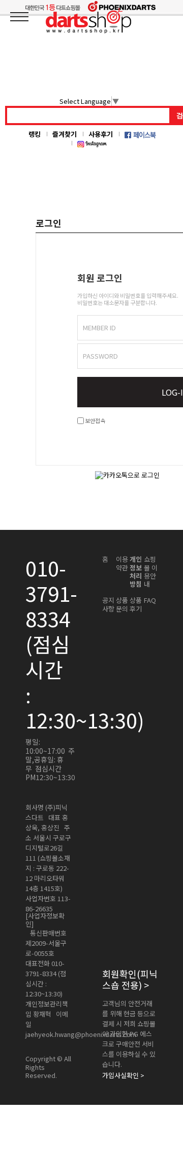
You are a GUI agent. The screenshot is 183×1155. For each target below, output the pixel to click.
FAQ (150, 600)
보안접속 (94, 420)
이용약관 (122, 563)
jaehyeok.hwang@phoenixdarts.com (80, 1034)
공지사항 (108, 604)
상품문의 (122, 604)
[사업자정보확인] (45, 920)
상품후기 (136, 604)
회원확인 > (130, 979)
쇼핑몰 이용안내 (151, 571)
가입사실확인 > (123, 1075)
